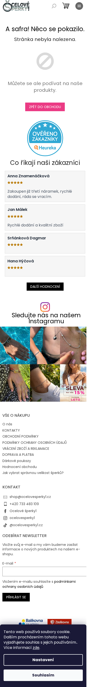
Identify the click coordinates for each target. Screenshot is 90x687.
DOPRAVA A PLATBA (18, 454)
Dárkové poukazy (16, 460)
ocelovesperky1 (22, 517)
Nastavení (43, 660)
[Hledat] (54, 6)
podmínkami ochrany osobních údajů (39, 584)
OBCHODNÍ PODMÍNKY (20, 436)
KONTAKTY (11, 430)
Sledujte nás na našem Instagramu (46, 318)
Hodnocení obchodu (19, 466)
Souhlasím (43, 675)
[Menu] (79, 6)
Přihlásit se (16, 597)
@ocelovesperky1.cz (26, 525)
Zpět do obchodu (45, 106)
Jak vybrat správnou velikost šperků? (33, 472)
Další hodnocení (45, 286)
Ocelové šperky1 (23, 510)
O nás (7, 424)
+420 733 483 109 (24, 504)
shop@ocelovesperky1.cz (30, 496)
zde (36, 647)
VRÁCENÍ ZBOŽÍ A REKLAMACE (25, 448)
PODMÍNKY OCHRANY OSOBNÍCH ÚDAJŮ (34, 442)
